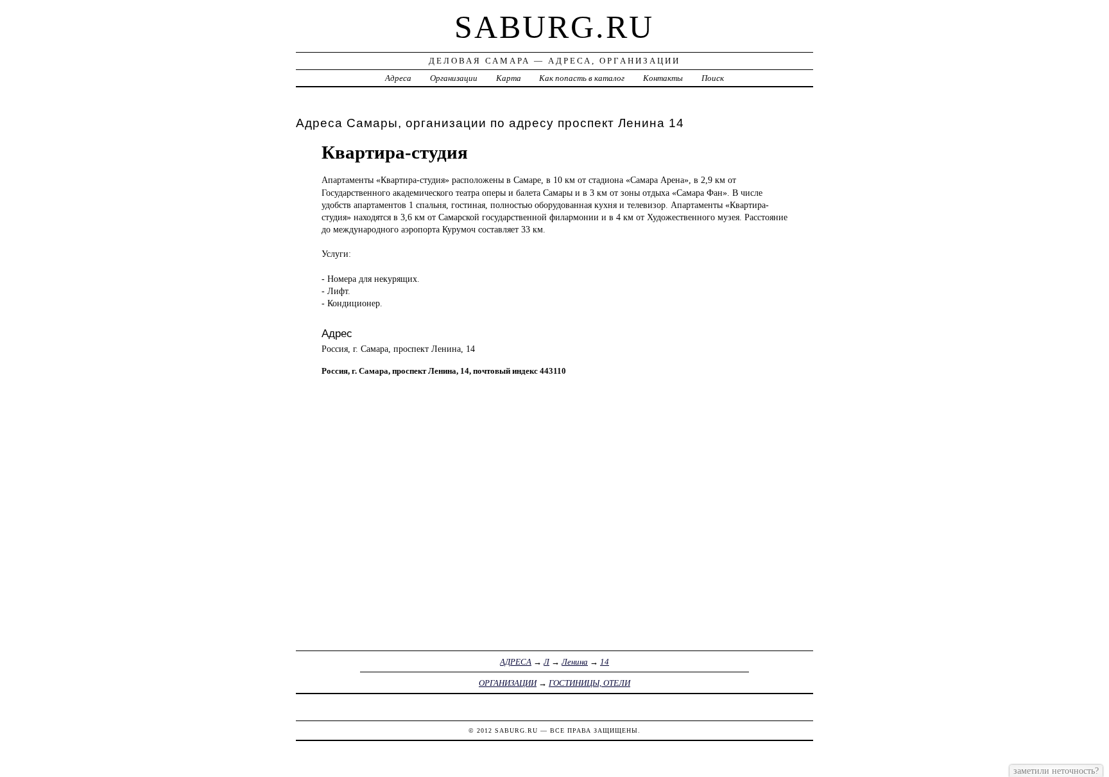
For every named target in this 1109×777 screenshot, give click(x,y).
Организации (453, 78)
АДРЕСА (515, 662)
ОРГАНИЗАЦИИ (508, 683)
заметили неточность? (1056, 770)
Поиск (712, 78)
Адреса (398, 78)
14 (604, 662)
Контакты (663, 78)
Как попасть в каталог (581, 78)
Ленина (575, 662)
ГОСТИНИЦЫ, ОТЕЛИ (589, 683)
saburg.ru (554, 27)
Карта (508, 78)
